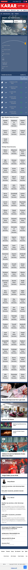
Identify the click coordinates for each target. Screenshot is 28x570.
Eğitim (26, 551)
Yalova (14, 367)
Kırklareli (22, 255)
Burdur (22, 186)
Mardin (14, 282)
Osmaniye (14, 376)
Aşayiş (8, 10)
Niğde (22, 292)
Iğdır (5, 367)
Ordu (5, 300)
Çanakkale (14, 195)
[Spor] (14, 444)
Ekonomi (13, 10)
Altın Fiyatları (13, 556)
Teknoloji (8, 551)
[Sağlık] (14, 410)
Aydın (22, 170)
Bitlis (5, 186)
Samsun (5, 309)
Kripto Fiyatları (21, 556)
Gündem (3, 10)
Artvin (14, 170)
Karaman (5, 351)
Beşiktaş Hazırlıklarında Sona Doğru (19, 424)
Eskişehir (14, 220)
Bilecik (14, 178)
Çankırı (22, 195)
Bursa (5, 195)
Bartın (14, 359)
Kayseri (14, 255)
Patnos (14, 132)
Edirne (5, 212)
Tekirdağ (13, 317)
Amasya (14, 161)
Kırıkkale (14, 351)
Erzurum (5, 220)
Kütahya (5, 274)
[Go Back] (25, 567)
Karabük (22, 367)
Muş (5, 292)
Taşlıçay (22, 132)
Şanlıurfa (22, 326)
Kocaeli (14, 265)
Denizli (14, 203)
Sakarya (22, 300)
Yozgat (22, 334)
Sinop (22, 309)
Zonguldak (5, 342)
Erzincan (22, 212)
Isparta (14, 238)
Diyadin (5, 122)
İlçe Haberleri (17, 551)
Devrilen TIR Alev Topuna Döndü (18, 432)
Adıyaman (14, 151)
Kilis (5, 376)
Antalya (5, 170)
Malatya (14, 274)
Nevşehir (14, 292)
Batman (22, 351)
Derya (11, 481)
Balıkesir (5, 178)
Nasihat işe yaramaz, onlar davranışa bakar (12, 503)
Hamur (5, 132)
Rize (14, 300)
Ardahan (22, 359)
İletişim (17, 1)
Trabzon (5, 326)
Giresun (5, 228)
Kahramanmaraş (5, 283)
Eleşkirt (16, 13)
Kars (22, 247)
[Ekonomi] (14, 390)
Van (14, 334)
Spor (18, 10)
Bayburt (22, 342)
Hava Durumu (6, 13)
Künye (14, 1)
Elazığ (14, 212)
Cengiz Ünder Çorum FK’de (10, 475)
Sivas (5, 317)
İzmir (14, 247)
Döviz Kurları (6, 556)
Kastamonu (5, 256)
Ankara (22, 161)
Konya (22, 265)
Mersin (22, 238)
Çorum (5, 203)
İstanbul (5, 247)
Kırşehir (5, 265)
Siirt (14, 309)
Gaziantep (23, 220)
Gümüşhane (14, 229)
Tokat (22, 317)
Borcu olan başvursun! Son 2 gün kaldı (13, 400)
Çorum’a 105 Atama (8, 419)
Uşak (5, 334)
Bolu (14, 186)
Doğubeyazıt (14, 123)
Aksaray (14, 342)
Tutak (5, 140)
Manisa (22, 274)
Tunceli (14, 326)
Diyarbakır (23, 203)
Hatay (5, 238)
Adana (5, 151)
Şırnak (5, 359)
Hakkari (22, 228)
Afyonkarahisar (23, 152)
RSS (5, 564)
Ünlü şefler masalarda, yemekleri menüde (11, 515)
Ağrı (12, 13)
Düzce (22, 376)
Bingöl (22, 178)
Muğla (22, 282)
